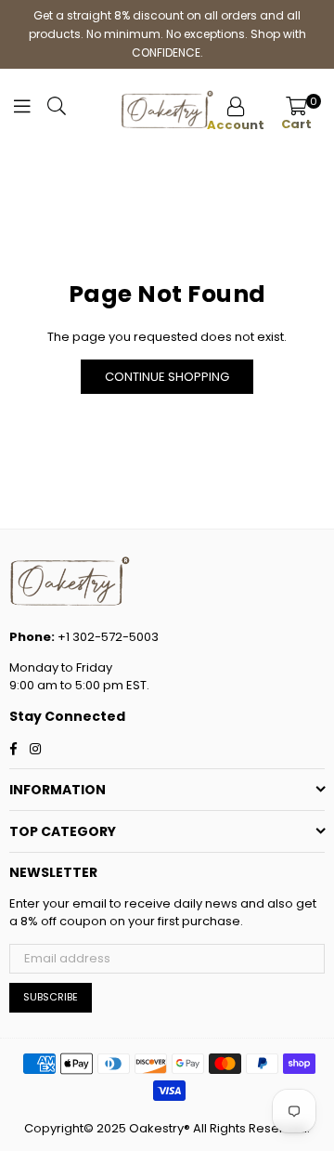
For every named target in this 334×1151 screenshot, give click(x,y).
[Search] (56, 110)
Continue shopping (167, 377)
